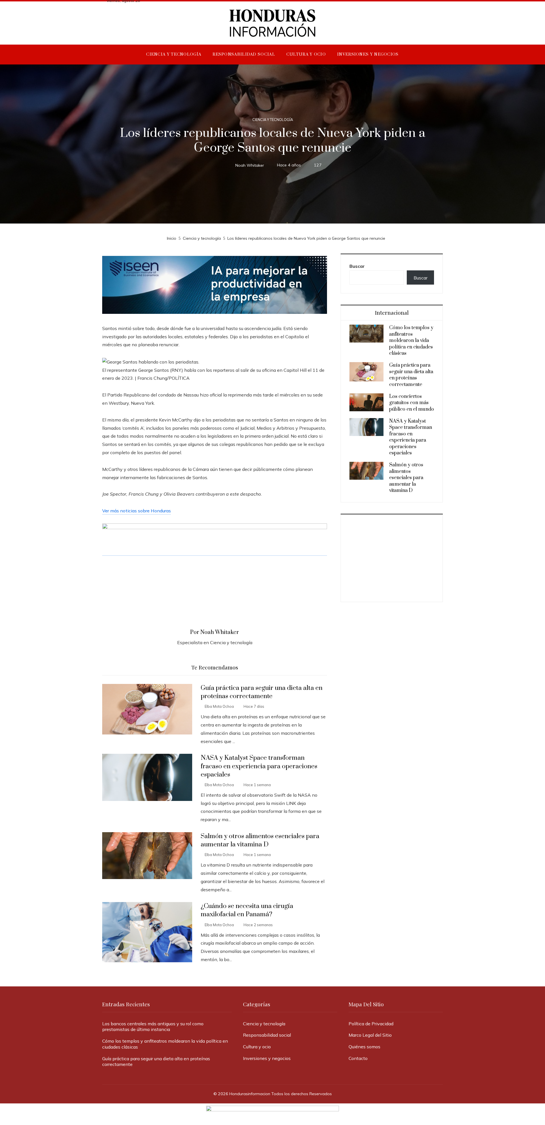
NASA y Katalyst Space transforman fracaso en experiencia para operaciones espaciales (259, 766)
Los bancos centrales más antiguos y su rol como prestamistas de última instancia (153, 1026)
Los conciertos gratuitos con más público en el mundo (411, 402)
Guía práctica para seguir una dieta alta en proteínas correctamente (261, 692)
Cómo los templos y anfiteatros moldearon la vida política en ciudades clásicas (411, 340)
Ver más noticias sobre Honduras (136, 511)
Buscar (357, 266)
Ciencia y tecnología (272, 120)
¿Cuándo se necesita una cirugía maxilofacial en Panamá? (247, 910)
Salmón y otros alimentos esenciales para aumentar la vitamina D (260, 840)
